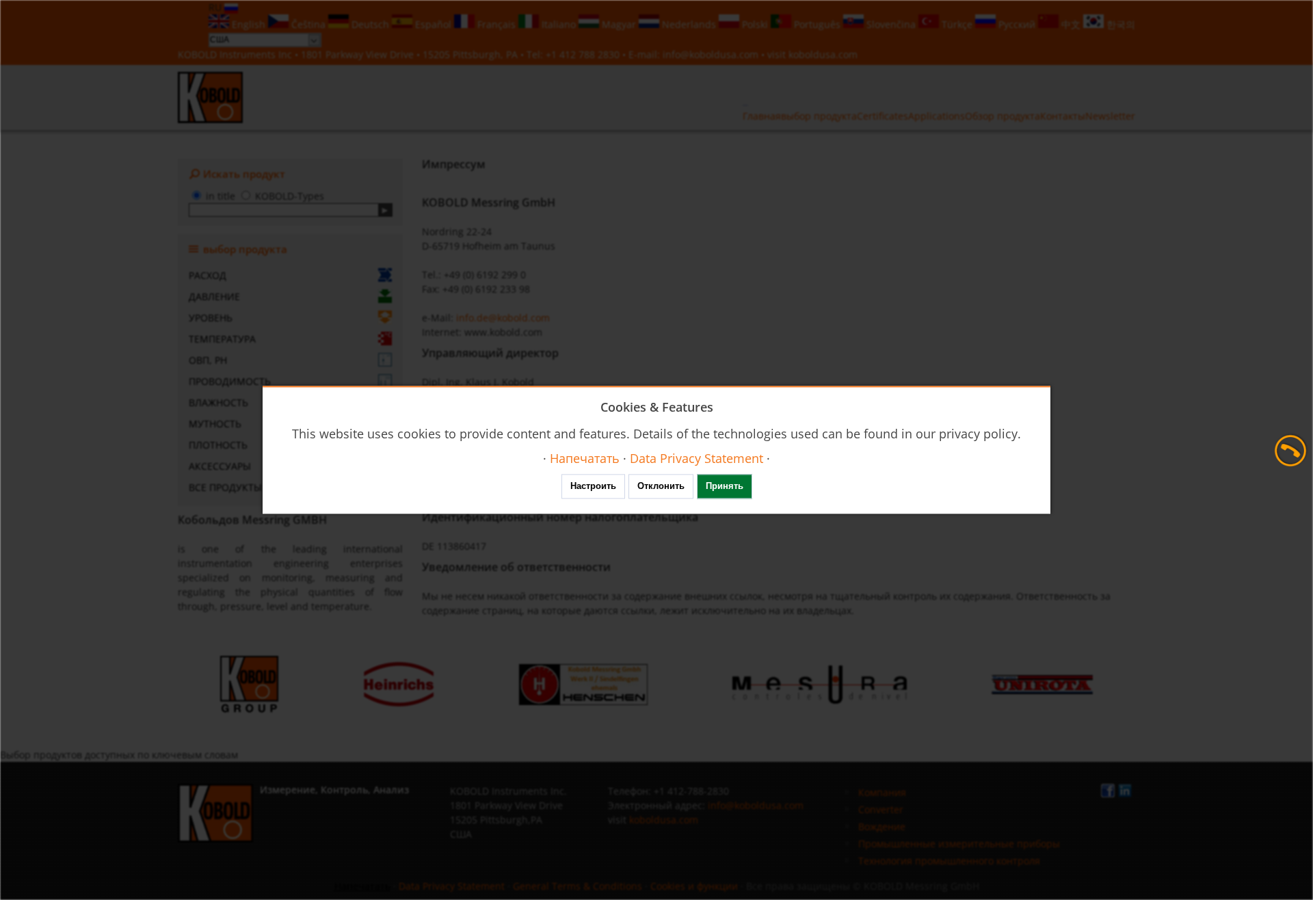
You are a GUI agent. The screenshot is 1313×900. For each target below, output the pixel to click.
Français (496, 24)
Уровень (211, 317)
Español (433, 24)
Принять (724, 486)
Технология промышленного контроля (949, 860)
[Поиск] (385, 210)
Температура (222, 338)
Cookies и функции (694, 885)
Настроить (593, 486)
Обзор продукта (1002, 115)
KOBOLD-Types (289, 195)
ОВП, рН (208, 360)
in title (220, 195)
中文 (1071, 24)
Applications (936, 115)
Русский (1017, 24)
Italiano (559, 24)
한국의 (1119, 24)
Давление (214, 296)
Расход (207, 275)
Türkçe (957, 24)
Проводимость (230, 381)
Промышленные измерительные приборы (959, 843)
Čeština (308, 24)
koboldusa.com (823, 54)
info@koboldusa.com (710, 54)
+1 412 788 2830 (584, 54)
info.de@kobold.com (503, 317)
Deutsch (370, 24)
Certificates (882, 115)
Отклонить (661, 486)
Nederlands (689, 24)
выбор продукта (819, 115)
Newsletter (1110, 115)
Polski (755, 24)
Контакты (1062, 115)
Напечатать (362, 885)
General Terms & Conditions (577, 885)
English (248, 24)
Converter (880, 809)
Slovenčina (891, 24)
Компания (882, 792)
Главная (762, 115)
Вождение (881, 826)
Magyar (619, 24)
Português (817, 24)
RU (216, 7)
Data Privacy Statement (452, 885)
